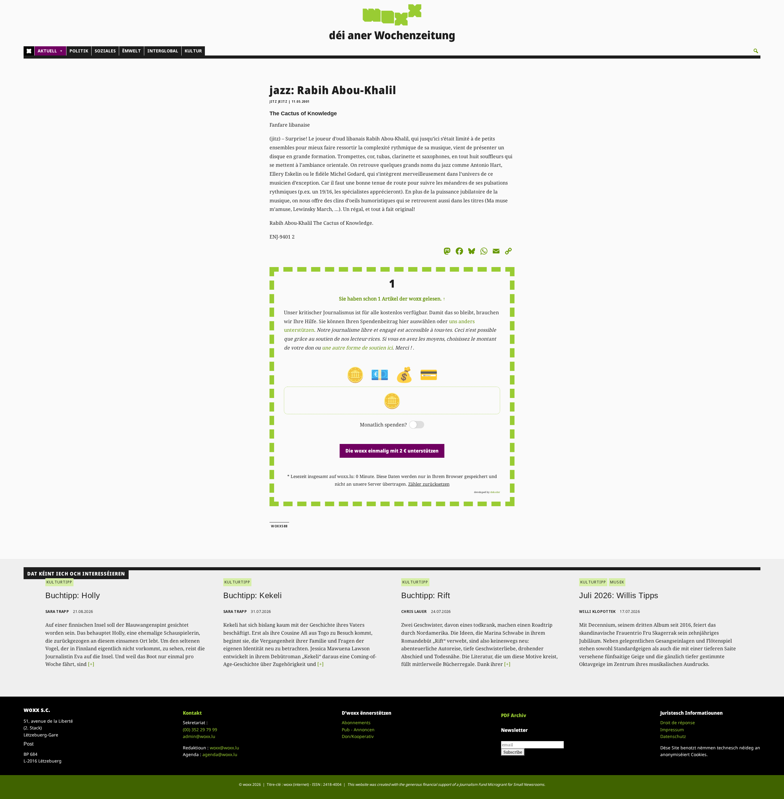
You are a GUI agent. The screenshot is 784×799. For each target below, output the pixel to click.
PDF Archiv (513, 715)
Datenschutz (673, 736)
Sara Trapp (57, 611)
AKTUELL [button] (47, 51)
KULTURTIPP (59, 582)
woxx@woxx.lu (224, 748)
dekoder (495, 492)
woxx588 (279, 526)
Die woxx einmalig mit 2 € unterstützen (392, 450)
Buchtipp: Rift (425, 595)
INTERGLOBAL (162, 51)
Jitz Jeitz (278, 101)
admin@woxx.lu (199, 736)
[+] (91, 664)
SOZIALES (105, 51)
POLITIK (79, 51)
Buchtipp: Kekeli (252, 595)
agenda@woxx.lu (219, 754)
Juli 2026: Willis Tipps (618, 595)
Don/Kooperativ (358, 736)
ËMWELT (131, 51)
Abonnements (356, 722)
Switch (411, 425)
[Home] (29, 50)
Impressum (672, 729)
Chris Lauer (414, 611)
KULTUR (193, 51)
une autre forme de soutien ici (357, 347)
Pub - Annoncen (358, 729)
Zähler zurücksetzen (429, 484)
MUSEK (617, 582)
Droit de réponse (677, 722)
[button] (755, 50)
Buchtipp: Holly (72, 595)
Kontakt (192, 712)
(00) (200, 729)
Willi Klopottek (597, 611)
